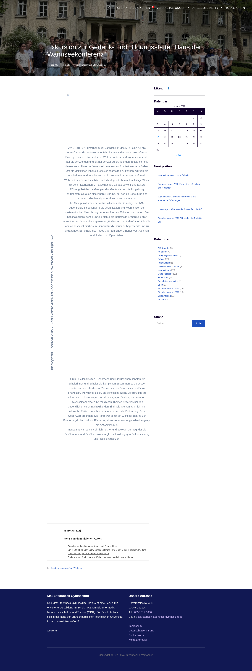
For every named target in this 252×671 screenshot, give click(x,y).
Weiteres (102, 65)
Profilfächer (163, 277)
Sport (160, 285)
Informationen (164, 270)
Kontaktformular (138, 639)
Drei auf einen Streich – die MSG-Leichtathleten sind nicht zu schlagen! (101, 557)
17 (157, 137)
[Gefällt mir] (166, 88)
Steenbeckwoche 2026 (168, 292)
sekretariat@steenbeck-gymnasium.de (160, 616)
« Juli (178, 155)
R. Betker (66, 65)
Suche (198, 323)
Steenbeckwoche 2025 (168, 288)
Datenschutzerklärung (141, 630)
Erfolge (161, 259)
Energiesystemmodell (168, 255)
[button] (244, 8)
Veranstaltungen (170, 7)
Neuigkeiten (141, 7)
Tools (230, 7)
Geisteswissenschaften (86, 65)
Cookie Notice (137, 635)
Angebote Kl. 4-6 (205, 7)
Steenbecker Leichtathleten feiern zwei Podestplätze (92, 546)
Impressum (135, 625)
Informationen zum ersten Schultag (174, 175)
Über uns (115, 7)
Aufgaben (162, 252)
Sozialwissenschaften (168, 281)
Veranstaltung (164, 296)
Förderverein (164, 263)
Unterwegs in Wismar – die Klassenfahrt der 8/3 (180, 209)
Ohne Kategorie (165, 274)
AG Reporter (164, 248)
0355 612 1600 (143, 612)
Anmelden (52, 631)
